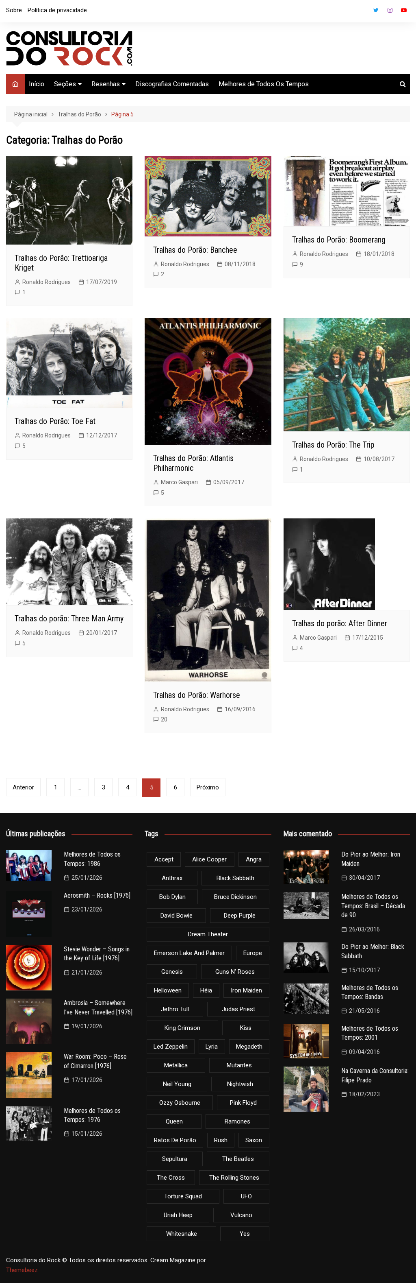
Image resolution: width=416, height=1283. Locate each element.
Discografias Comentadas (172, 84)
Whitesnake (181, 1233)
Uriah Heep (178, 1215)
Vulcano (241, 1215)
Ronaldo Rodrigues (46, 282)
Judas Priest (238, 1009)
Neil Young (177, 1084)
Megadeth (249, 1046)
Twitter (376, 10)
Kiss (245, 1028)
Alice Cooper (209, 859)
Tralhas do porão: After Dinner (339, 623)
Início (36, 84)
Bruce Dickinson (235, 897)
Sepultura (174, 1159)
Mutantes (239, 1065)
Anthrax (172, 878)
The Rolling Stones (234, 1177)
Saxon (253, 1140)
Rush (221, 1140)
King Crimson (182, 1028)
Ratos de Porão (175, 1140)
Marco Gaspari (179, 482)
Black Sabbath (235, 878)
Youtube (404, 10)
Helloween (168, 990)
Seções (65, 84)
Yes (245, 1233)
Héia (206, 990)
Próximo (208, 787)
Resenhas (105, 84)
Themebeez (22, 1270)
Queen (174, 1121)
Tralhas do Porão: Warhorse (196, 695)
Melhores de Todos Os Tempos (264, 84)
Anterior (23, 787)
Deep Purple (240, 915)
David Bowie (176, 915)
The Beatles (238, 1159)
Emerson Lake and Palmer (189, 953)
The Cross (171, 1177)
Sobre (14, 10)
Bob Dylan (172, 897)
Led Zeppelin (171, 1046)
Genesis (172, 971)
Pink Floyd (243, 1102)
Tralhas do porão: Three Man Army (69, 618)
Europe (252, 953)
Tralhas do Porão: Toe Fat (55, 421)
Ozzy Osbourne (179, 1102)
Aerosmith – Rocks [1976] (97, 895)
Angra (254, 859)
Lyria (212, 1046)
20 (164, 719)
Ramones (237, 1121)
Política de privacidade (57, 10)
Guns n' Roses (235, 971)
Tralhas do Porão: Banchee (195, 250)
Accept (163, 859)
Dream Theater (208, 934)
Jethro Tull (175, 1009)
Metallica (176, 1065)
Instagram (390, 10)
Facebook (362, 12)
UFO (246, 1196)
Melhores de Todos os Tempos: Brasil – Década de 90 (373, 906)
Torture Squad (183, 1196)
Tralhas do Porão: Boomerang (339, 240)
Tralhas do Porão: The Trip (333, 445)
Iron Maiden (246, 990)
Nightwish (240, 1084)
